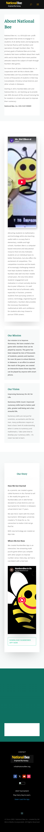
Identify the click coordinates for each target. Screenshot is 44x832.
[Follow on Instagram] (29, 729)
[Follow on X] (22, 729)
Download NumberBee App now (20, 641)
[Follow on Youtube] (24, 776)
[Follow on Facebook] (14, 729)
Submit (27, 714)
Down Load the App (22, 799)
